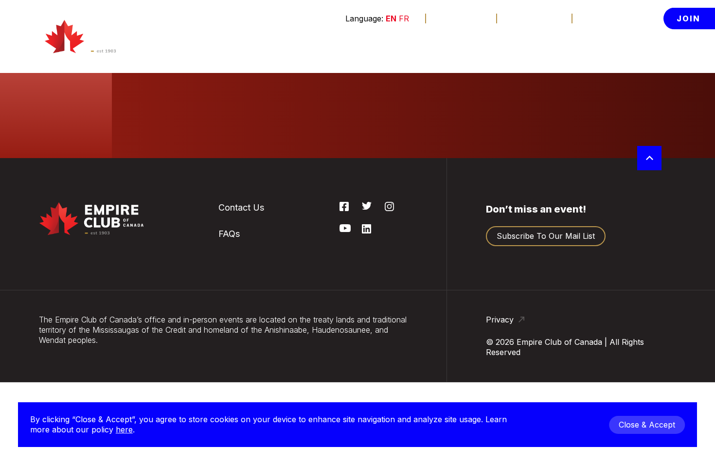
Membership (335, 47)
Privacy (501, 319)
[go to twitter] (367, 207)
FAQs (260, 143)
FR (404, 18)
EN (391, 18)
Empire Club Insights (612, 148)
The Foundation (481, 47)
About (597, 47)
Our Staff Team (618, 233)
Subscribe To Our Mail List (284, 117)
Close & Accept (647, 424)
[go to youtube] (345, 229)
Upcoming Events (283, 71)
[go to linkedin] (366, 230)
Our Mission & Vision (616, 97)
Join (688, 18)
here (124, 429)
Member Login (617, 18)
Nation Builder (277, 92)
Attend (260, 47)
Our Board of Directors (614, 178)
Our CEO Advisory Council (624, 207)
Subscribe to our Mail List (546, 236)
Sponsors (405, 47)
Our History (611, 71)
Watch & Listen (190, 47)
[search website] (643, 47)
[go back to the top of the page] (649, 158)
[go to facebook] (344, 208)
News (549, 47)
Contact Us (534, 18)
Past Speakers (617, 122)
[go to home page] (97, 36)
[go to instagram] (389, 208)
